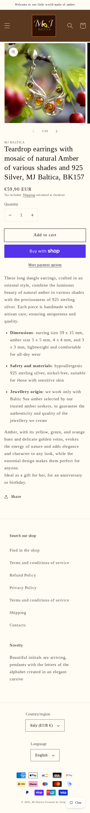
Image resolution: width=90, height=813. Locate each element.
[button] (7, 25)
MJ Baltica (38, 802)
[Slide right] (56, 131)
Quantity (11, 204)
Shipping (29, 195)
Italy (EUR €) (41, 725)
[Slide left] (33, 131)
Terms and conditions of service (39, 562)
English (41, 755)
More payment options (45, 265)
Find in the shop (25, 550)
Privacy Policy (23, 587)
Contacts (18, 625)
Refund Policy (23, 575)
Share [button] (16, 496)
